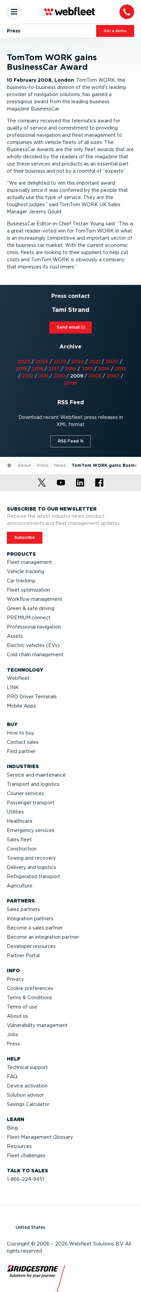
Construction (22, 849)
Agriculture (20, 885)
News (60, 465)
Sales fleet (19, 839)
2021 (94, 361)
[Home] (9, 465)
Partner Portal (23, 955)
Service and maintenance (36, 775)
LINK (13, 687)
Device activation (27, 1086)
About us (17, 1016)
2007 (112, 376)
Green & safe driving (30, 608)
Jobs (12, 1034)
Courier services (25, 793)
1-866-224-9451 (25, 1179)
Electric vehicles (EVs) (33, 645)
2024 (41, 361)
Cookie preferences (30, 988)
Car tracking (21, 580)
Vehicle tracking (25, 571)
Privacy (15, 979)
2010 (59, 376)
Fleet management (29, 562)
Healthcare (20, 821)
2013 (120, 368)
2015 (87, 368)
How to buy (20, 733)
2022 (77, 361)
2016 (70, 368)
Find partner (21, 751)
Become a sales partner (35, 928)
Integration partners (30, 918)
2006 (70, 383)
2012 (27, 376)
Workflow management (34, 599)
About (24, 465)
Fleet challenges (26, 1155)
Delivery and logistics (31, 867)
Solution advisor (25, 1095)
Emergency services (30, 830)
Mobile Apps (21, 706)
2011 (43, 376)
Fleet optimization (28, 590)
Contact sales (23, 742)
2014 (104, 368)
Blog (12, 1128)
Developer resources (31, 946)
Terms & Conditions (29, 997)
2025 (23, 361)
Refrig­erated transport (33, 876)
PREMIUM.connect (29, 617)
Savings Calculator (28, 1104)
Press (43, 465)
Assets (15, 636)
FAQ (12, 1076)
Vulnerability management (37, 1025)
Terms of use (22, 1007)
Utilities (15, 812)
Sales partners (23, 909)
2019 (21, 368)
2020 (111, 361)
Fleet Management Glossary (40, 1137)
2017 (54, 368)
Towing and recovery (31, 858)
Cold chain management (35, 654)
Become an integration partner (43, 937)
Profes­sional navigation (34, 627)
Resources (19, 1146)
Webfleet (18, 678)
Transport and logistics (33, 784)
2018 (37, 368)
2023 (59, 361)
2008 (94, 376)
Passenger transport (30, 802)
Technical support (27, 1067)
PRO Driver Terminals (32, 696)
